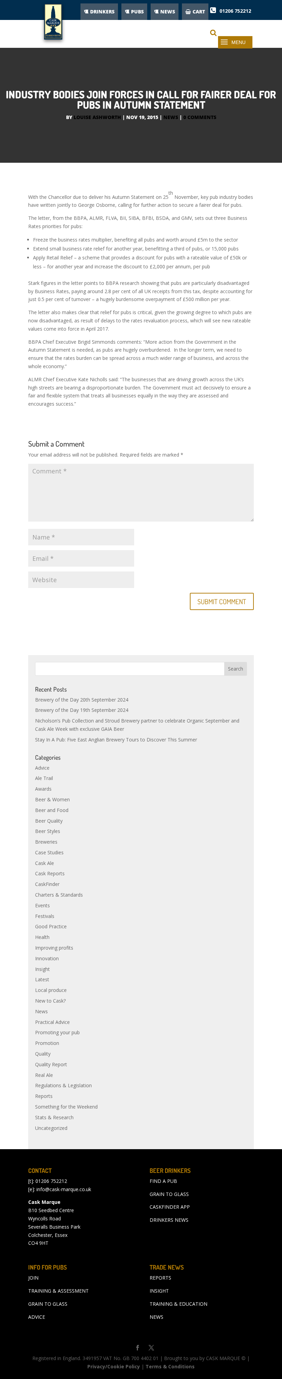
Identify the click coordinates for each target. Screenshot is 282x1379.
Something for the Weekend (66, 1106)
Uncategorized (51, 1128)
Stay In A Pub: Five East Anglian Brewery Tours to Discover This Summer (116, 739)
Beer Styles (47, 831)
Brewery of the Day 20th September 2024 (81, 699)
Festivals (44, 916)
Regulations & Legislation (63, 1085)
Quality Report (51, 1064)
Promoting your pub (57, 1032)
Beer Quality (49, 820)
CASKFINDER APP (170, 1207)
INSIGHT (159, 1290)
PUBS (137, 11)
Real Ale (44, 1075)
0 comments (199, 117)
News (170, 117)
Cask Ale (44, 863)
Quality (43, 1053)
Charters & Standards (59, 894)
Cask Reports (50, 873)
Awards (43, 788)
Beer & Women (52, 799)
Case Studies (49, 852)
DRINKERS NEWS (169, 1220)
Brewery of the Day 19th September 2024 (81, 710)
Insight (42, 969)
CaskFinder (47, 884)
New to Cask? (50, 1000)
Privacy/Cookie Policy (113, 1366)
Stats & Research (54, 1117)
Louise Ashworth (97, 117)
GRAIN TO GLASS (169, 1194)
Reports (44, 1096)
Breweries (46, 841)
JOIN (33, 1277)
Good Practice (51, 926)
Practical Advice (52, 1022)
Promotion (47, 1043)
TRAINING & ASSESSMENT (58, 1290)
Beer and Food (51, 810)
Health (42, 937)
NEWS (167, 11)
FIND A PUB (163, 1181)
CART (199, 11)
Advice (42, 768)
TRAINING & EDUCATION (178, 1304)
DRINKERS (102, 11)
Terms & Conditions (170, 1366)
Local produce (51, 990)
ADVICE (36, 1317)
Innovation (47, 958)
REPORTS (160, 1277)
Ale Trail (44, 778)
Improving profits (54, 947)
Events (42, 905)
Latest (42, 979)
